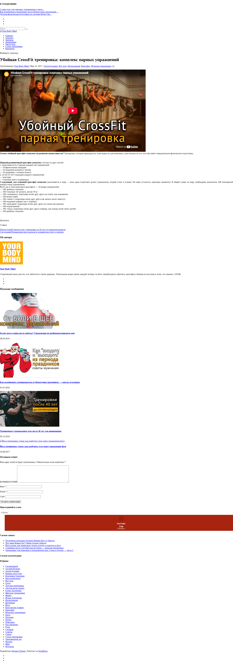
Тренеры (9, 40)
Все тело (63, 66)
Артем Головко (51, 66)
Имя (3, 486)
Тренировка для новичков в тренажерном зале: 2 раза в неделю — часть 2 (39, 550)
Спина (8, 634)
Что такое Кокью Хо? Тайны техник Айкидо (25, 543)
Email (3, 491)
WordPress (43, 651)
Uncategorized (11, 566)
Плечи (8, 620)
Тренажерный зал (13, 639)
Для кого (9, 38)
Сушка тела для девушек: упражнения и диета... (22, 9)
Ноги (7, 615)
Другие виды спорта (14, 588)
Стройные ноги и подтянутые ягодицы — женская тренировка (34, 548)
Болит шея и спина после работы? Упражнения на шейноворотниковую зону (37, 333)
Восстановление (12, 578)
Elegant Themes (19, 651)
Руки (7, 627)
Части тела (10, 44)
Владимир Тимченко (15, 576)
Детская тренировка (14, 586)
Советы (8, 632)
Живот (8, 595)
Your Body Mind (21, 66)
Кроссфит (85, 66)
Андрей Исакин (12, 569)
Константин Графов (14, 607)
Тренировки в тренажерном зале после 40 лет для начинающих (30, 431)
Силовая (9, 629)
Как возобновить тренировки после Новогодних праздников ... (29, 12)
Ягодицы (9, 646)
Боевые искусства (13, 573)
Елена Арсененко (13, 590)
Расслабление (11, 624)
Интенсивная (74, 66)
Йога (7, 605)
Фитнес (8, 641)
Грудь (8, 583)
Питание (9, 617)
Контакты (9, 48)
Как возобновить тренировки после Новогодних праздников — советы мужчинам (40, 382)
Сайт (2, 496)
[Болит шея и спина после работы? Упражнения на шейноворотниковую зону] (29, 328)
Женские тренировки (15, 593)
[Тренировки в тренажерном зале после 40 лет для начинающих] (29, 426)
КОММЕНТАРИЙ (8, 482)
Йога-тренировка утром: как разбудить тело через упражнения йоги (33, 446)
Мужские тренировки (101, 66)
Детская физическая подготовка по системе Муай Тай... (25, 14)
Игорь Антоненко (13, 598)
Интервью (10, 603)
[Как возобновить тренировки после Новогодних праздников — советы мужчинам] (29, 377)
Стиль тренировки (14, 46)
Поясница (10, 622)
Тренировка (10, 42)
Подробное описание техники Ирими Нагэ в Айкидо (30, 540)
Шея (7, 644)
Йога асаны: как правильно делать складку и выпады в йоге (33, 545)
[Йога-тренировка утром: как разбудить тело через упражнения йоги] (32, 441)
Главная (9, 35)
